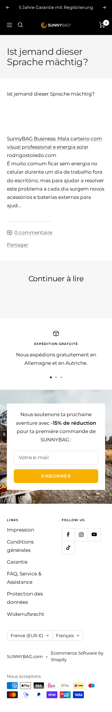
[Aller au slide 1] (51, 377)
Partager (17, 245)
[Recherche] (20, 25)
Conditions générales (20, 546)
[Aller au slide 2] (56, 377)
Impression (20, 530)
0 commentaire (33, 232)
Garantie (17, 562)
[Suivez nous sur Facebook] (68, 534)
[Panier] (102, 25)
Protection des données (25, 598)
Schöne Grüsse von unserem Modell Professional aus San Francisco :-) (52, 298)
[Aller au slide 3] (61, 377)
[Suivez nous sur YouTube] (94, 534)
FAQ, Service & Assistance (24, 578)
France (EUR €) (27, 635)
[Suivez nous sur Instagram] (81, 534)
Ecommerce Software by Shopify (77, 656)
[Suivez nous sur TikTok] (68, 547)
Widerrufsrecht (25, 614)
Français (65, 635)
